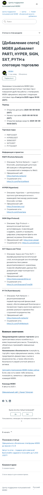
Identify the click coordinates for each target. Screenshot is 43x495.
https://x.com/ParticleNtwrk (18, 181)
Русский (36, 487)
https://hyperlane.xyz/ (15, 206)
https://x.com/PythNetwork (17, 323)
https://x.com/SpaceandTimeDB (19, 284)
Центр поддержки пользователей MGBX (16, 488)
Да (16, 414)
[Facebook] (3, 401)
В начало (6, 432)
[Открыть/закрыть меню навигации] (37, 4)
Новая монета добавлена (33, 14)
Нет (27, 414)
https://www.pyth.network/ (17, 318)
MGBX (10, 71)
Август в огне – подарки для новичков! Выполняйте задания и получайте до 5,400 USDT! (20, 452)
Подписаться (9, 78)
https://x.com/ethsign (30, 243)
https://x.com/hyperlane (16, 212)
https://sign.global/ (31, 240)
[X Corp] (7, 401)
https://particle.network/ (16, 176)
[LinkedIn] (10, 401)
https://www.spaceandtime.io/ (19, 279)
